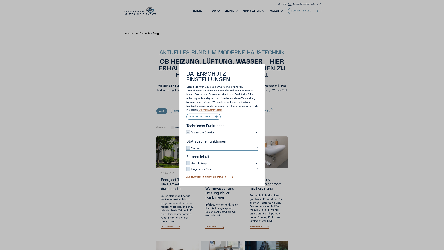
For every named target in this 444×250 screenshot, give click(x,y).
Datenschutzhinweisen (210, 109)
